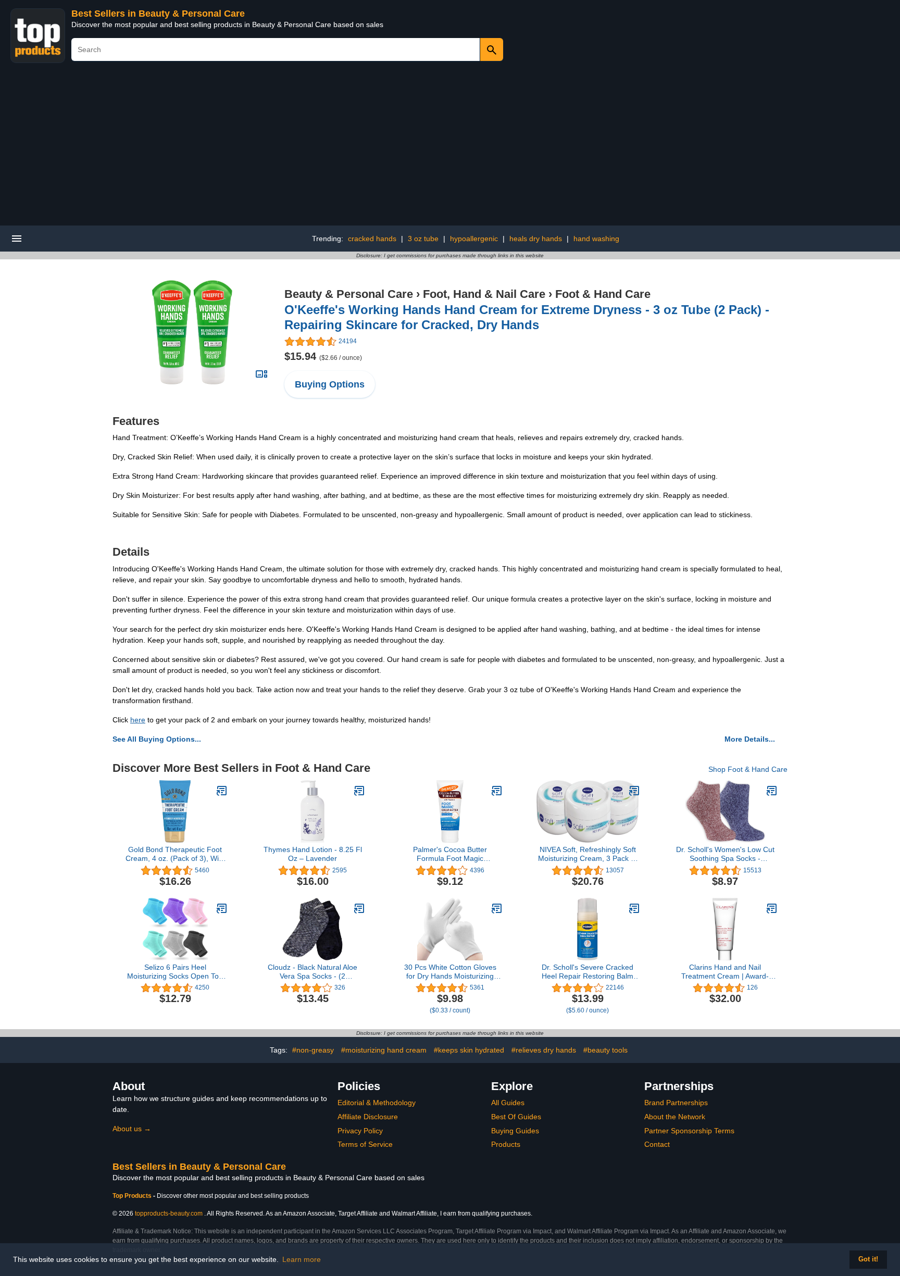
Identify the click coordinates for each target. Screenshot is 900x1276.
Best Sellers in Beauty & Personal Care (158, 13)
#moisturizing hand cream (384, 1050)
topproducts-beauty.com (169, 1213)
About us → (132, 1128)
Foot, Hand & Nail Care (484, 294)
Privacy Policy (360, 1131)
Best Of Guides (516, 1116)
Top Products (133, 1195)
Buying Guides (515, 1131)
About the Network (674, 1116)
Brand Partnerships (676, 1102)
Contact (657, 1144)
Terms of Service (365, 1144)
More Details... (749, 739)
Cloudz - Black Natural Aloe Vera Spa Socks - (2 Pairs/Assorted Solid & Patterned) (312, 972)
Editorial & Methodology (377, 1102)
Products (505, 1144)
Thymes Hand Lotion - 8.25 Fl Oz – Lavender (313, 853)
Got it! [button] (868, 1259)
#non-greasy (313, 1050)
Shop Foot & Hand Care (748, 769)
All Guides (507, 1102)
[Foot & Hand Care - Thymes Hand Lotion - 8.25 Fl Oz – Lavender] (359, 790)
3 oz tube (423, 238)
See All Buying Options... (157, 739)
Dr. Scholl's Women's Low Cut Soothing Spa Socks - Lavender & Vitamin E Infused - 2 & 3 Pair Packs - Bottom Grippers (725, 854)
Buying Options (330, 384)
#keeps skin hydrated (469, 1050)
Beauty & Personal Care (348, 294)
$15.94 (323, 356)
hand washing (596, 238)
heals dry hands (535, 238)
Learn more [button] (301, 1259)
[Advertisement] (450, 147)
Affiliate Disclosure (368, 1116)
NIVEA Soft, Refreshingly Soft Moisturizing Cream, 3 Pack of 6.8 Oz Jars (587, 854)
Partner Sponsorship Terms (689, 1131)
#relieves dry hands (543, 1050)
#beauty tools (605, 1050)
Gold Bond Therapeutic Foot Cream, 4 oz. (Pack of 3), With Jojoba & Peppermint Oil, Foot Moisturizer (175, 854)
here (137, 720)
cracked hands (372, 238)
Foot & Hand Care (603, 294)
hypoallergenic (474, 238)
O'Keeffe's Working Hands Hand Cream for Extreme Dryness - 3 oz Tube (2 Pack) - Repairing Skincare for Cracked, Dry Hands (526, 317)
